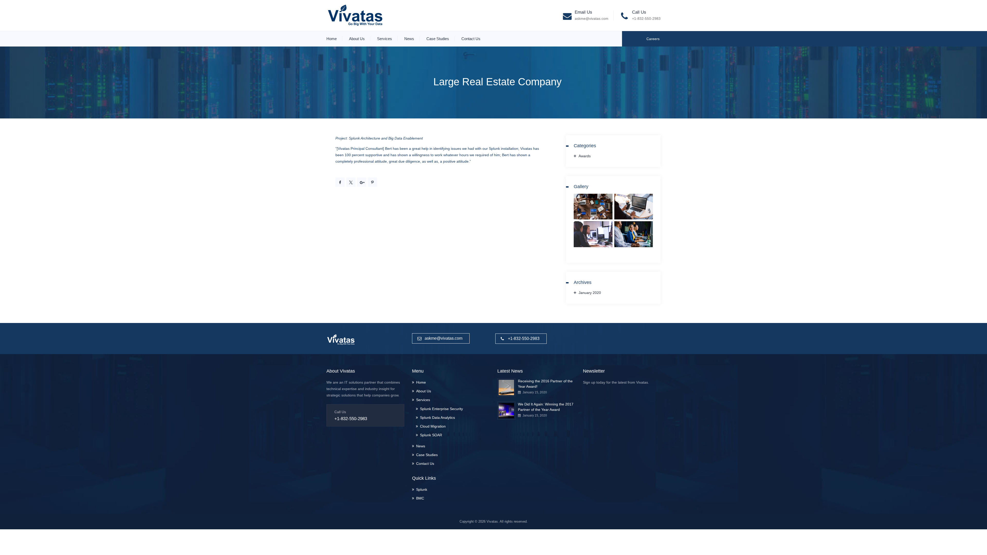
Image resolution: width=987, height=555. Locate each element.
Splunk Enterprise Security (441, 409)
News (409, 38)
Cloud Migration (433, 426)
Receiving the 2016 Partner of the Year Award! (545, 383)
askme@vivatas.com (591, 18)
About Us (357, 38)
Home (331, 38)
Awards (585, 156)
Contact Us (470, 38)
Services (384, 38)
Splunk (421, 489)
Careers (653, 39)
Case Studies (437, 38)
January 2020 (590, 293)
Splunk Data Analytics (437, 417)
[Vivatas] (354, 15)
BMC (420, 498)
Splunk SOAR (431, 435)
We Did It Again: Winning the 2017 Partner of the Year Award (545, 407)
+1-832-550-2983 (646, 18)
